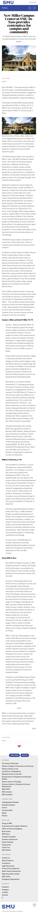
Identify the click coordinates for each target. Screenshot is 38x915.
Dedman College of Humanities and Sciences (17, 766)
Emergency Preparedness (10, 879)
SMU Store (6, 834)
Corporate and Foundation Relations (14, 826)
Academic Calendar (9, 837)
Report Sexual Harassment (11, 871)
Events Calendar (7, 842)
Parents (4, 816)
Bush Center (6, 831)
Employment (6, 845)
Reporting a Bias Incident (11, 874)
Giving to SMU (7, 823)
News (4, 7)
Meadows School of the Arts (12, 774)
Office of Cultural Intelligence (12, 829)
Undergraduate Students (10, 802)
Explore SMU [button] (32, 2)
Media (4, 813)
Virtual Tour (6, 847)
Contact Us (6, 858)
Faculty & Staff (7, 810)
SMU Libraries (7, 792)
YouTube (5, 895)
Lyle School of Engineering (11, 771)
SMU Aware (6, 876)
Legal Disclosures (8, 866)
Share (4, 81)
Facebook (5, 887)
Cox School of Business (10, 763)
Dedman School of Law (10, 769)
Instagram (5, 890)
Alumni (4, 808)
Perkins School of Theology (11, 782)
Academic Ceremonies (10, 839)
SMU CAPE (6, 789)
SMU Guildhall (7, 794)
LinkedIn (5, 892)
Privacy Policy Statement (10, 868)
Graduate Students (8, 805)
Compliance (6, 863)
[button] (34, 905)
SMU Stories (6, 850)
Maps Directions (7, 860)
